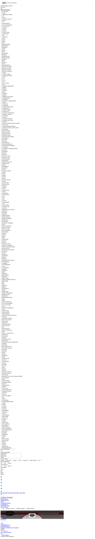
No (5, 463)
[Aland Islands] (11, 456)
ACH (20, 460)
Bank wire (8, 460)
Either (9, 463)
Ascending (3, 497)
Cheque (15, 460)
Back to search (5, 535)
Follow (2, 529)
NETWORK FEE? (5, 505)
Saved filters (10, 492)
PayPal (2, 460)
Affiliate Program (20, 508)
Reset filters (16, 492)
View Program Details (6, 532)
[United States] (11, 453)
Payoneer (25, 460)
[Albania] (11, 457)
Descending (9, 497)
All (39, 460)
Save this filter (4, 492)
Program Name (4, 499)
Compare (4, 518)
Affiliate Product (30, 508)
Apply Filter (22, 492)
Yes (2, 463)
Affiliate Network (5, 500)
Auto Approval (4, 507)
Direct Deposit (33, 460)
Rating (2, 501)
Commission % (4, 504)
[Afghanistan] (11, 455)
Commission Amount (6, 503)
